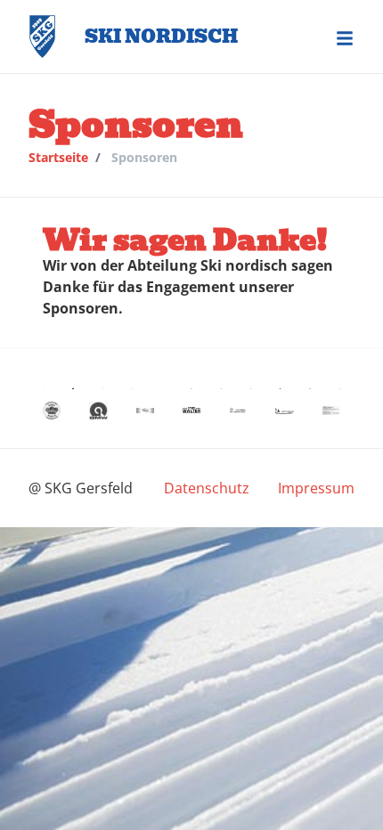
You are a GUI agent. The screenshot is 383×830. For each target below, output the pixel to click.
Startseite (58, 157)
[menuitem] (206, 488)
